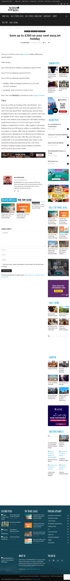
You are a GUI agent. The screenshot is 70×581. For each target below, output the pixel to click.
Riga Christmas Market (56, 143)
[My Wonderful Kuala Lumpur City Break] (5, 517)
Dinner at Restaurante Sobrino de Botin (63, 328)
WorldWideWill (42, 31)
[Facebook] (58, 4)
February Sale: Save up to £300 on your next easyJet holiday (7, 215)
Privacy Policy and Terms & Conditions (29, 576)
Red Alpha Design (35, 579)
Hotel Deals (40, 1)
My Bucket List (53, 161)
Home (2, 28)
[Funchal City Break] (5, 538)
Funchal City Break (14, 537)
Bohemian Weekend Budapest (61, 370)
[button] (66, 16)
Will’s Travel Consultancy (33, 16)
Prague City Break (52, 368)
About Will (5, 16)
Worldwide (47, 16)
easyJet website (39, 95)
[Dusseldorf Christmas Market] (64, 454)
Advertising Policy (45, 576)
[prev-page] (2, 221)
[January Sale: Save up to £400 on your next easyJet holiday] (23, 208)
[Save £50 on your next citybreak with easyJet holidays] (64, 244)
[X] (67, 4)
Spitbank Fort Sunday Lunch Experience (51, 90)
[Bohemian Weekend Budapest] (64, 364)
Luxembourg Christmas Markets (51, 474)
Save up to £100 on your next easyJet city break (52, 236)
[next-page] (5, 221)
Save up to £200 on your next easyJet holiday (63, 236)
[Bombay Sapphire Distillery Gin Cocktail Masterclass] (64, 390)
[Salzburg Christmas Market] (64, 467)
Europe (54, 16)
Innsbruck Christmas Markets (58, 135)
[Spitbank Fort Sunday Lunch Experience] (53, 84)
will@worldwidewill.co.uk (33, 569)
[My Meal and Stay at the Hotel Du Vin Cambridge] (53, 321)
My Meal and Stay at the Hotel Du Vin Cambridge (53, 328)
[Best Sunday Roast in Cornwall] (53, 309)
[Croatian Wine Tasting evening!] (64, 70)
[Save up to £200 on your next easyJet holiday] (64, 230)
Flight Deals (18, 1)
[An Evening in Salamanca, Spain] (5, 532)
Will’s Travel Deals (17, 16)
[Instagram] (61, 4)
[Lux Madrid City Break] (64, 84)
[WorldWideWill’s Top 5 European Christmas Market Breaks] (53, 438)
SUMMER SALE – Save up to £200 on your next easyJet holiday (38, 206)
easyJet (26, 54)
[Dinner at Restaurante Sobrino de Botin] (64, 321)
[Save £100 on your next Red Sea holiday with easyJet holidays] (53, 244)
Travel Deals (9, 28)
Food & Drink (13, 22)
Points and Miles (56, 1)
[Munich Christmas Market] (53, 454)
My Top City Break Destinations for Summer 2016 (52, 397)
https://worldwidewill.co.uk (20, 180)
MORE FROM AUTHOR (24, 200)
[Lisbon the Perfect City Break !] (53, 378)
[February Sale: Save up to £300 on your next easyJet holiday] (8, 208)
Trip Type (5, 22)
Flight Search (25, 1)
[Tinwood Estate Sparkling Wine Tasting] (53, 70)
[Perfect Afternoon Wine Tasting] (64, 309)
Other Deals (48, 1)
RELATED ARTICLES (9, 200)
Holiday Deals (33, 1)
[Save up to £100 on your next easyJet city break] (53, 230)
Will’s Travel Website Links (57, 576)
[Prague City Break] (53, 364)
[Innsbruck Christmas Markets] (64, 438)
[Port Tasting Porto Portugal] (64, 378)
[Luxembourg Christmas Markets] (53, 467)
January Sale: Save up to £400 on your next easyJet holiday (23, 215)
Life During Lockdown (15, 522)
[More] (41, 47)
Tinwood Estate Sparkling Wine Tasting (52, 76)
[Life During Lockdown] (5, 523)
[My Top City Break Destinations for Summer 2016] (53, 390)
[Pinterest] (64, 4)
